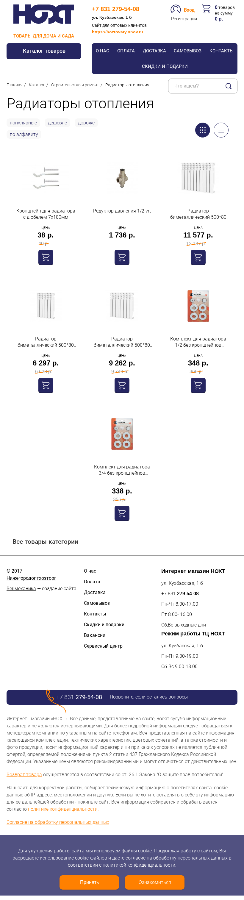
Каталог (37, 84)
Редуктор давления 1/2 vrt (122, 211)
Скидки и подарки (165, 66)
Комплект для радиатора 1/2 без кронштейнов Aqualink (198, 342)
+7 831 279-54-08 (115, 9)
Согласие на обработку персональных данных (58, 822)
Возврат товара (24, 774)
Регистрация (184, 18)
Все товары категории (45, 541)
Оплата (126, 51)
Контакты (221, 51)
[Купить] (45, 257)
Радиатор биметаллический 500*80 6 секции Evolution (46, 342)
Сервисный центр (103, 646)
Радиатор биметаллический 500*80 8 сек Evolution (122, 342)
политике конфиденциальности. (63, 809)
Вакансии (94, 635)
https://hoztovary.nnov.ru (117, 31)
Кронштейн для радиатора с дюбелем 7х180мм (45, 214)
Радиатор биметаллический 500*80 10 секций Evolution (198, 214)
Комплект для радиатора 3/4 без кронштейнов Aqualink (122, 470)
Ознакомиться (155, 882)
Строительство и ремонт (75, 84)
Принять (89, 882)
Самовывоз (187, 51)
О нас (102, 51)
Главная (15, 84)
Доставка (154, 51)
